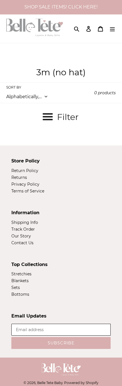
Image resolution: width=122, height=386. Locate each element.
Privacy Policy (25, 184)
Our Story (21, 236)
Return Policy (24, 170)
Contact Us (22, 242)
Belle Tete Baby (50, 383)
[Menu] (112, 28)
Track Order (23, 229)
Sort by (13, 87)
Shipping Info (24, 222)
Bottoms (20, 294)
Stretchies (21, 273)
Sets (15, 287)
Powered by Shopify (81, 383)
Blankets (20, 280)
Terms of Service (27, 191)
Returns (19, 177)
